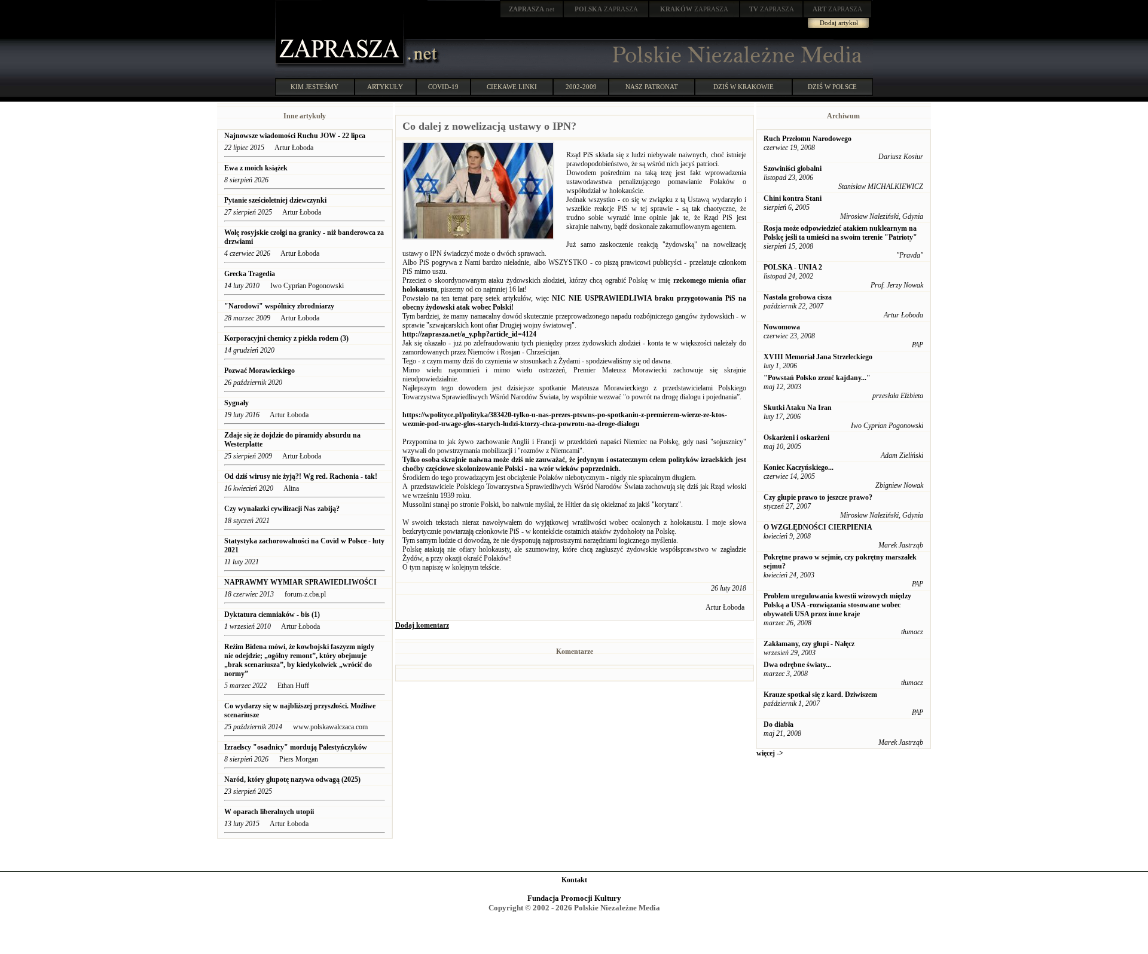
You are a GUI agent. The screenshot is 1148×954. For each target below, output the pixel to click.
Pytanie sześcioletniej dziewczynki (275, 200)
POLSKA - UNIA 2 (793, 267)
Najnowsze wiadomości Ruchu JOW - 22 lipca (294, 136)
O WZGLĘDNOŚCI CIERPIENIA (818, 527)
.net (531, 9)
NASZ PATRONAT (651, 86)
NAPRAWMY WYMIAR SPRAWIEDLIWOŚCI (300, 582)
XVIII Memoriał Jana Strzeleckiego (818, 357)
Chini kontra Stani (793, 198)
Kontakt (574, 880)
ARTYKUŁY (385, 86)
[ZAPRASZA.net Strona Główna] (341, 66)
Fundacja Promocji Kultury (574, 898)
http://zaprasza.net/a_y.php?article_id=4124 (469, 334)
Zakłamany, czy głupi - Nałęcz (809, 644)
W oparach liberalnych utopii (269, 812)
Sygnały (236, 403)
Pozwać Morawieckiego (259, 370)
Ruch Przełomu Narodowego (807, 138)
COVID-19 (443, 86)
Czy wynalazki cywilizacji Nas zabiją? (282, 508)
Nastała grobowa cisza (798, 297)
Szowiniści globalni (793, 168)
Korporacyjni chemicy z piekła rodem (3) (286, 338)
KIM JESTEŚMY (314, 86)
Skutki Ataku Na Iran (798, 407)
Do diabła (778, 724)
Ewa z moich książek (256, 168)
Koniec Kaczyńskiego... (798, 467)
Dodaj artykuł (839, 22)
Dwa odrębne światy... (797, 665)
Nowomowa (782, 327)
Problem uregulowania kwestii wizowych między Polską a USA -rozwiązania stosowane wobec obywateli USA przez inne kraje (837, 605)
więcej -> (769, 753)
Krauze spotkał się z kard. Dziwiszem (820, 694)
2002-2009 (581, 86)
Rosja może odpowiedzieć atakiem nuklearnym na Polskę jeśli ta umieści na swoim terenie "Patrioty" (840, 232)
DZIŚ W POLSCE (832, 86)
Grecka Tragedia (250, 274)
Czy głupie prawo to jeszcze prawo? (818, 497)
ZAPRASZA (606, 9)
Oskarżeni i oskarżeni (796, 437)
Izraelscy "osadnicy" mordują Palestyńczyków (295, 747)
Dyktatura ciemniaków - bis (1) (272, 614)
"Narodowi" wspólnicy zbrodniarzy (280, 306)
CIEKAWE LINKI (512, 86)
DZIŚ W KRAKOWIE (743, 86)
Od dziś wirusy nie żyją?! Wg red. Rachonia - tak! (300, 476)
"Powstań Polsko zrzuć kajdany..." (817, 378)
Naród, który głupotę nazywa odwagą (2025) (293, 779)
